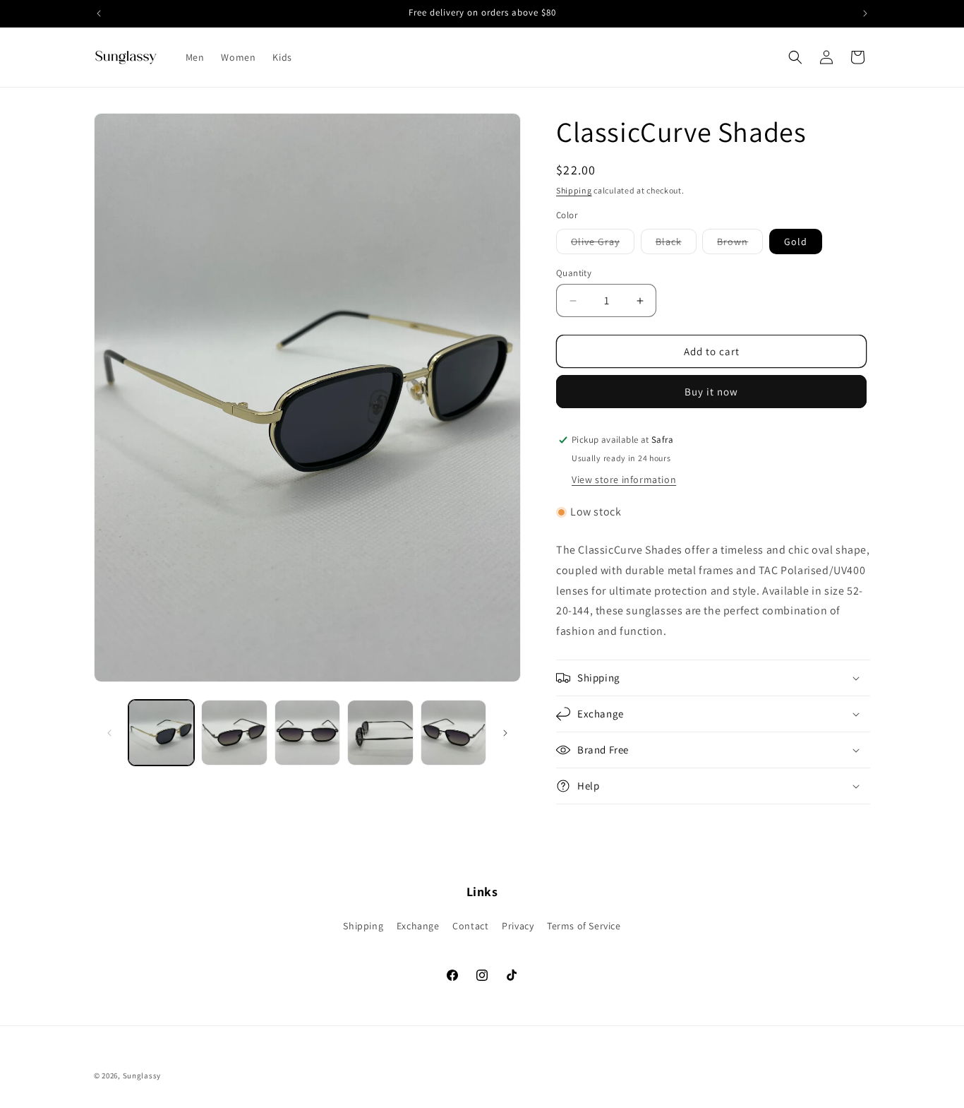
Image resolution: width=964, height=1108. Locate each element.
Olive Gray (602, 244)
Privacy (518, 925)
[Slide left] (109, 733)
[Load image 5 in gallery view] (453, 733)
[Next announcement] (865, 13)
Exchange (418, 925)
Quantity (573, 273)
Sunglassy (142, 1075)
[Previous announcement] (98, 13)
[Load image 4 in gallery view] (380, 733)
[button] (795, 57)
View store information (624, 479)
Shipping (574, 190)
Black (676, 244)
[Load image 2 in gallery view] (234, 733)
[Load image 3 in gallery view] (307, 733)
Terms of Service (584, 925)
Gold (795, 241)
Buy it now (711, 391)
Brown (740, 244)
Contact (470, 925)
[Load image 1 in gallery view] (161, 733)
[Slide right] (505, 733)
